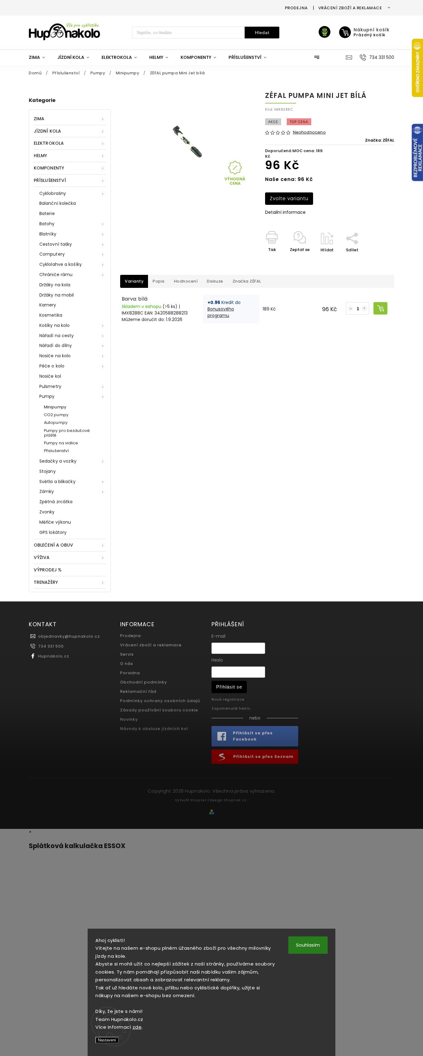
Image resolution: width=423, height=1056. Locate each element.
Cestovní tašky (55, 244)
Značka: (379, 140)
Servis (127, 654)
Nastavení (107, 1040)
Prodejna (296, 8)
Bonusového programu (220, 312)
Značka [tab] (247, 281)
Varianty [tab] (134, 281)
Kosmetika (50, 315)
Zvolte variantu (289, 198)
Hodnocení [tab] (186, 281)
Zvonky (47, 512)
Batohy (47, 224)
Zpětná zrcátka (55, 502)
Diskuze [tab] (215, 281)
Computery (52, 254)
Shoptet (198, 800)
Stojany (47, 471)
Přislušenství (56, 450)
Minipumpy (55, 407)
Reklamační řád (138, 691)
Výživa (42, 557)
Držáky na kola (54, 285)
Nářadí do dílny (55, 345)
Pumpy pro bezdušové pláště (67, 433)
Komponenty (49, 168)
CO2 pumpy (56, 414)
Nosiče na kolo (55, 356)
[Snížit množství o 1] (350, 308)
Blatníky (47, 234)
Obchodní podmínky (143, 682)
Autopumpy (56, 422)
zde (137, 1027)
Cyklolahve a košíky (60, 264)
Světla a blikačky (57, 481)
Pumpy (47, 396)
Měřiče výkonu (55, 522)
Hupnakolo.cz (53, 656)
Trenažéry (46, 582)
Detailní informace (285, 212)
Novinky (129, 719)
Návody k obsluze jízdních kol (154, 728)
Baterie (47, 213)
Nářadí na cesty (56, 335)
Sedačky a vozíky (58, 461)
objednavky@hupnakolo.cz (69, 636)
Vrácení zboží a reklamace (350, 8)
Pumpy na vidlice (61, 443)
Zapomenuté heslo (231, 708)
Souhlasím (308, 945)
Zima (39, 119)
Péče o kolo (51, 366)
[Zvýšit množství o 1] (364, 308)
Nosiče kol (50, 376)
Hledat (262, 32)
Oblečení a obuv (53, 545)
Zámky (46, 491)
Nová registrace (228, 699)
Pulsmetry (50, 386)
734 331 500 (51, 646)
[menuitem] (40, 57)
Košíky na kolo (54, 325)
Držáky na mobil (56, 295)
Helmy (40, 155)
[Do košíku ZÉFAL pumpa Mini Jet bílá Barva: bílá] (380, 308)
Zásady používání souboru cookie (159, 710)
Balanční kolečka (57, 203)
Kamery (47, 305)
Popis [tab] (159, 281)
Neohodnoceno (309, 132)
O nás (126, 663)
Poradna (130, 672)
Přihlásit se (229, 686)
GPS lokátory (53, 532)
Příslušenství (50, 180)
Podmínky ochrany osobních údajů (160, 700)
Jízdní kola (47, 131)
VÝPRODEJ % (48, 570)
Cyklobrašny (52, 193)
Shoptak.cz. (236, 800)
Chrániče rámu (55, 274)
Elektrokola (49, 143)
